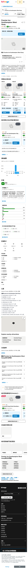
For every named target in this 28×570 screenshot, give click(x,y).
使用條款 (3, 526)
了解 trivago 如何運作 (5, 545)
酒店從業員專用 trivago (6, 520)
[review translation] (15, 184)
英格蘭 (15, 477)
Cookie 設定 (3, 534)
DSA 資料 (3, 532)
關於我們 (3, 506)
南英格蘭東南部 (4, 479)
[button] (13, 10)
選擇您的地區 (4, 491)
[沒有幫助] (22, 62)
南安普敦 (12, 479)
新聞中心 (3, 511)
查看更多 (3, 73)
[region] (13, 44)
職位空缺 (3, 507)
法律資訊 (3, 528)
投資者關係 (3, 509)
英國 (12, 477)
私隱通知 (3, 530)
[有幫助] (20, 62)
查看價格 (21, 34)
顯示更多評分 (5, 237)
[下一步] (24, 173)
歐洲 (8, 477)
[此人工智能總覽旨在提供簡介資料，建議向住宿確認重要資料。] (1, 76)
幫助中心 (3, 543)
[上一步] (5, 173)
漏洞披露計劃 (4, 536)
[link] (16, 2)
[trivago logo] (5, 2)
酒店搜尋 (3, 477)
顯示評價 (4, 221)
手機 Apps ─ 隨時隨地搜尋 (7, 518)
